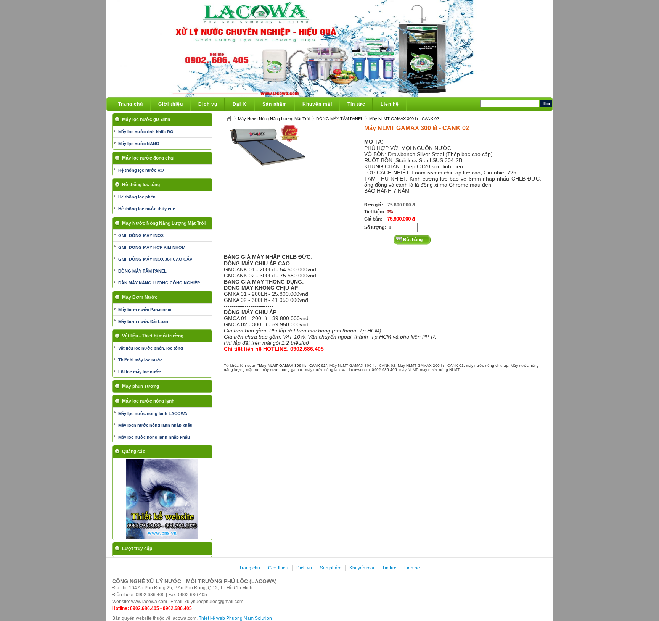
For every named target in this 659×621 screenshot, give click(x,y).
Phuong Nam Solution (249, 618)
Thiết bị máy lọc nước (140, 360)
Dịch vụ (207, 104)
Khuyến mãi (317, 104)
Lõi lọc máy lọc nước (139, 371)
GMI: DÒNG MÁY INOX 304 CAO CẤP (155, 259)
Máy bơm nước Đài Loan (143, 321)
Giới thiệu (170, 104)
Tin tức (356, 104)
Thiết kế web (212, 618)
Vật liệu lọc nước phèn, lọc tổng (150, 348)
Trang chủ (130, 104)
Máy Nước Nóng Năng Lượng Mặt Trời (274, 118)
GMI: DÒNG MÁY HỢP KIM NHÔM (151, 247)
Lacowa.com (229, 119)
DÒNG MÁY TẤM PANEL (142, 271)
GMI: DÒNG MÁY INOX (141, 235)
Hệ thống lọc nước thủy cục (146, 208)
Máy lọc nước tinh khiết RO (146, 131)
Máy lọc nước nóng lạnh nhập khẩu (154, 437)
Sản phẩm (274, 104)
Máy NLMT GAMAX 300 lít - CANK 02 (404, 118)
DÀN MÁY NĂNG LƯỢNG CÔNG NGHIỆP (159, 283)
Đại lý (240, 104)
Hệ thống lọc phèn (137, 197)
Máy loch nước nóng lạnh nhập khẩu (155, 425)
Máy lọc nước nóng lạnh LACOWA (152, 413)
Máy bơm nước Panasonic (144, 309)
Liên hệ (390, 104)
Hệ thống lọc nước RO (141, 170)
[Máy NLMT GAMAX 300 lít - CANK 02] (268, 145)
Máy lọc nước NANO (138, 143)
